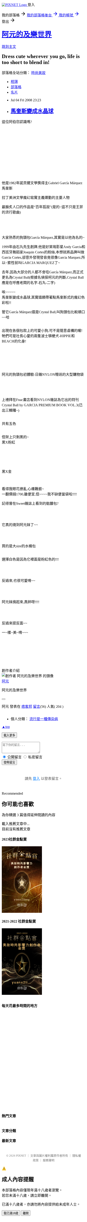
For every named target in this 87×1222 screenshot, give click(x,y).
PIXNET (21, 1155)
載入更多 (9, 735)
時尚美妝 (38, 73)
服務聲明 (48, 1160)
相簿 (14, 82)
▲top (6, 727)
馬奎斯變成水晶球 (32, 111)
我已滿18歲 (11, 1213)
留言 (36, 706)
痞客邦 (26, 706)
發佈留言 (9, 762)
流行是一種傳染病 (43, 719)
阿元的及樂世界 (27, 34)
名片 (14, 92)
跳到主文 (9, 47)
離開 (26, 1213)
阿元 (5, 681)
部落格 (16, 87)
